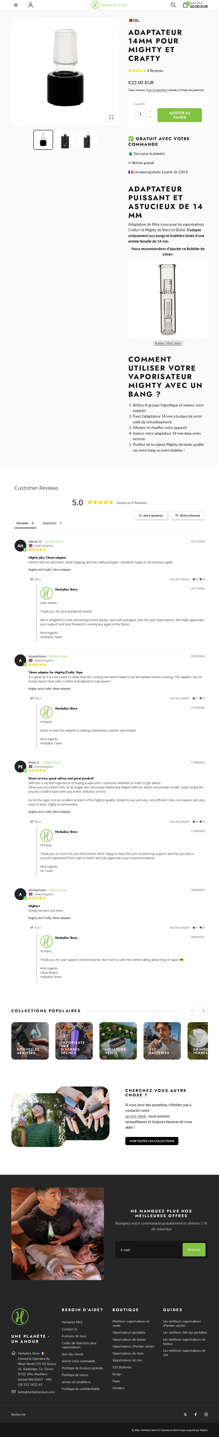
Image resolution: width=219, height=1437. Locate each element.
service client (135, 1116)
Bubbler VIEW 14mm (168, 343)
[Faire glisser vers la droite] (203, 1010)
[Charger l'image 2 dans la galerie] (65, 139)
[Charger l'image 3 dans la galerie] (87, 139)
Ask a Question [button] (153, 515)
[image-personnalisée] (20, 1324)
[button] (16, 5)
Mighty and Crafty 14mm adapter (49, 569)
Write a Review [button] (190, 515)
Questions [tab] (50, 523)
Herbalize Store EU (150, 1430)
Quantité (139, 103)
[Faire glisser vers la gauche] (192, 1010)
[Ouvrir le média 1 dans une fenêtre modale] (65, 71)
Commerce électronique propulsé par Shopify (184, 1430)
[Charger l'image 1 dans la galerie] (43, 139)
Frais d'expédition (156, 90)
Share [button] (37, 579)
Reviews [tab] (22, 523)
